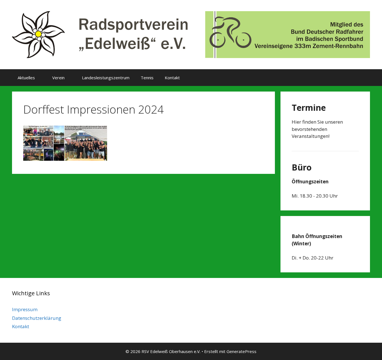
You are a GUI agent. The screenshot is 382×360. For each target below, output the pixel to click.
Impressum (24, 309)
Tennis (147, 77)
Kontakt (172, 77)
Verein (58, 77)
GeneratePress (241, 351)
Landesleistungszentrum (105, 77)
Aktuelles (26, 77)
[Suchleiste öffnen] (361, 77)
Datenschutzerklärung (36, 318)
